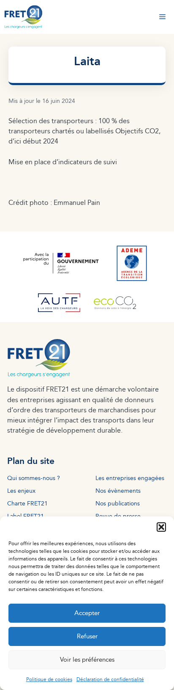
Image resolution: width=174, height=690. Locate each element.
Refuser (87, 636)
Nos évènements (118, 490)
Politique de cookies (49, 679)
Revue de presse (118, 516)
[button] (161, 527)
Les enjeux (21, 490)
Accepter (87, 613)
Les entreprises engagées (129, 478)
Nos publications (117, 503)
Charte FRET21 (27, 503)
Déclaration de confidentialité (110, 679)
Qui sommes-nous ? (33, 478)
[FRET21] (23, 17)
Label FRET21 (25, 516)
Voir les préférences (87, 659)
